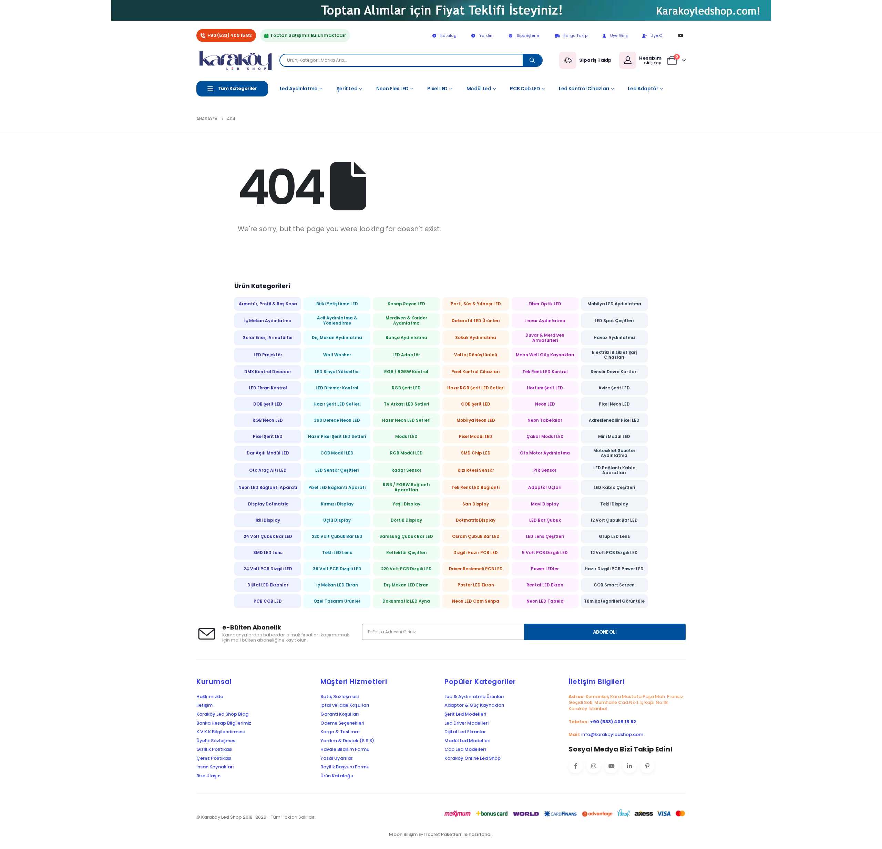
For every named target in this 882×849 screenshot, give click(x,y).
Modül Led (478, 88)
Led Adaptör (643, 88)
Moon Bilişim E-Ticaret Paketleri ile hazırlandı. (441, 834)
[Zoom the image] (441, 4)
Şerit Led (347, 88)
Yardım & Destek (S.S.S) (347, 741)
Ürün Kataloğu (336, 776)
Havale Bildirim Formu (344, 749)
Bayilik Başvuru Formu (344, 767)
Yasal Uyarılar (336, 758)
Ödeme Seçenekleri (342, 723)
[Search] (532, 60)
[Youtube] (680, 35)
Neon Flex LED (392, 88)
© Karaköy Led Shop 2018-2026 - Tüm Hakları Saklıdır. (256, 817)
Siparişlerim (529, 35)
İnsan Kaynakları (215, 767)
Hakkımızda (209, 697)
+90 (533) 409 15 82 (229, 35)
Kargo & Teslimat (340, 732)
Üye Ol (657, 35)
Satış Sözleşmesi (339, 697)
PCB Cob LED (525, 88)
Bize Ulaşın (208, 776)
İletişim (204, 705)
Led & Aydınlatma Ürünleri (474, 697)
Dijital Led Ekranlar (465, 732)
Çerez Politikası (214, 758)
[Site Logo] (237, 60)
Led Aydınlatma (299, 88)
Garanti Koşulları (339, 714)
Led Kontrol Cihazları (584, 88)
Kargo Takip (575, 35)
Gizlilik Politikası (214, 749)
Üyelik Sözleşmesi (216, 741)
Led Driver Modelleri (466, 723)
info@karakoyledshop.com (612, 734)
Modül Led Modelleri (467, 741)
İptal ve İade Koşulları (344, 705)
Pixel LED (437, 88)
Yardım (486, 35)
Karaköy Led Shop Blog (222, 714)
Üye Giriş (619, 35)
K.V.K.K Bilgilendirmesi (220, 732)
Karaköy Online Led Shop (472, 758)
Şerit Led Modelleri (465, 714)
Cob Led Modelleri (465, 749)
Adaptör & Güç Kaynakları (474, 705)
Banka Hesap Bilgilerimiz (223, 723)
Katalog (448, 35)
